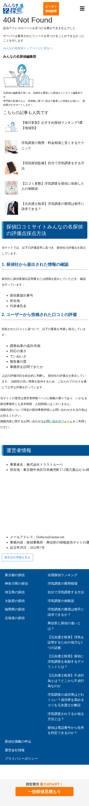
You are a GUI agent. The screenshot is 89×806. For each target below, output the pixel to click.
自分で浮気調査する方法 (66, 592)
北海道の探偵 (15, 618)
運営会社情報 (15, 750)
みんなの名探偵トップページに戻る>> (28, 48)
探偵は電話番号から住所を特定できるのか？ (66, 730)
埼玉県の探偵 (15, 592)
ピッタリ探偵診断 (51, 9)
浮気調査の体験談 (61, 601)
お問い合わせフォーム (58, 421)
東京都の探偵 (15, 575)
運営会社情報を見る (17, 557)
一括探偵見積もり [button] (44, 791)
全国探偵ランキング (62, 575)
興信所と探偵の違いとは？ (64, 625)
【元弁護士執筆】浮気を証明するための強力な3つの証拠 (66, 642)
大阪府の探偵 (15, 601)
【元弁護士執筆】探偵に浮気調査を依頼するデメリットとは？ (66, 661)
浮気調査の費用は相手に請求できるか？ (66, 612)
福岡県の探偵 (15, 609)
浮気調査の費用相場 (62, 583)
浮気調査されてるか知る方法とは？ (66, 716)
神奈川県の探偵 (16, 583)
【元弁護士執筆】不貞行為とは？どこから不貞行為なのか (66, 681)
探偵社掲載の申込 (18, 741)
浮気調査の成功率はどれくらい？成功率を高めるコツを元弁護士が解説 (66, 700)
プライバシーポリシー (21, 758)
